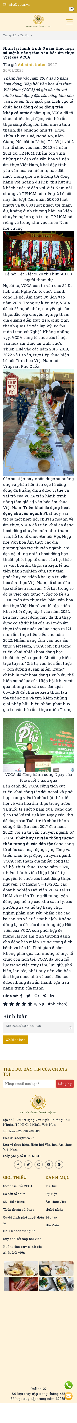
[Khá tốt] (25, 1004)
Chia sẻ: (10, 995)
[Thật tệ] (6, 1004)
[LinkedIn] (52, 995)
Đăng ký (65, 1083)
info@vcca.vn (18, 4)
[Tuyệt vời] (31, 1004)
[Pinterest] (44, 995)
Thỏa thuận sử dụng (18, 1209)
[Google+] (36, 995)
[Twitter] (28, 995)
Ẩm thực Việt (56, 1202)
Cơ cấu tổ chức (14, 1194)
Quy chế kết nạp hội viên (22, 1239)
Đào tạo (51, 1217)
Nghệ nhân (54, 1209)
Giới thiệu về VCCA (17, 1186)
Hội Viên (52, 1225)
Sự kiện (51, 1194)
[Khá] (18, 1004)
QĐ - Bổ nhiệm (14, 1202)
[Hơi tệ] (12, 1004)
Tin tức (24, 35)
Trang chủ (9, 35)
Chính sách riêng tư (19, 1231)
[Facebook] (21, 995)
